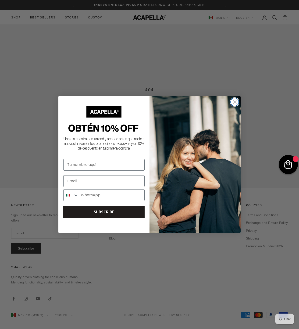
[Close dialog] (235, 102)
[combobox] (71, 195)
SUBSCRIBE (104, 212)
